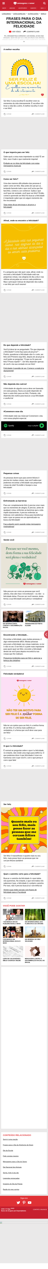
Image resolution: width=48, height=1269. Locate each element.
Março (43, 14)
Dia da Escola (8, 1150)
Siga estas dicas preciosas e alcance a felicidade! (19, 206)
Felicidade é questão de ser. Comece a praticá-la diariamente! (23, 369)
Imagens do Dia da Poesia (12, 1184)
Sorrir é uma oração (10, 1139)
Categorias (6, 14)
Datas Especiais (19, 14)
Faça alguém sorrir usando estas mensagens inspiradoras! (22, 525)
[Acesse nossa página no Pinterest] (24, 1203)
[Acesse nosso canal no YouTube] (29, 1203)
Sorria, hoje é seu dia (11, 1173)
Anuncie (43, 1209)
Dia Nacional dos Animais (12, 1167)
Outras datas (33, 14)
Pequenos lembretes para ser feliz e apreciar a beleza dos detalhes (22, 659)
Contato (36, 1209)
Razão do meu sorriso (11, 1189)
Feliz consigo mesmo (11, 1156)
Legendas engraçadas (11, 1178)
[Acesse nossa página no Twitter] (18, 1203)
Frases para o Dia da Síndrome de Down (18, 1145)
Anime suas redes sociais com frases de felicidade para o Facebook (20, 891)
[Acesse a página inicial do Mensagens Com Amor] (24, 3)
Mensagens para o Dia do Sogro (15, 1162)
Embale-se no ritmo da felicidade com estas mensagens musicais (21, 164)
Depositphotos (21, 1211)
